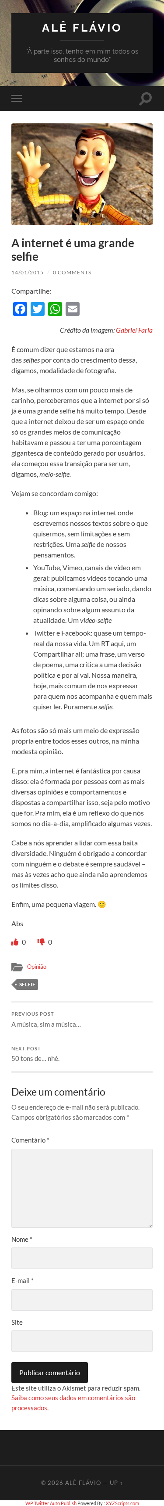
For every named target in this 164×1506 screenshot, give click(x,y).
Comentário (30, 1140)
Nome (21, 1239)
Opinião (36, 966)
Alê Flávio (82, 27)
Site (17, 1322)
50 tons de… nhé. (35, 1054)
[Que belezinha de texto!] (15, 942)
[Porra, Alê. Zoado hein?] (42, 942)
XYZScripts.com (122, 1503)
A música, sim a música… (46, 1019)
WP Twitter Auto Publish (51, 1503)
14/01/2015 (27, 272)
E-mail (22, 1280)
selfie (27, 984)
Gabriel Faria (134, 330)
